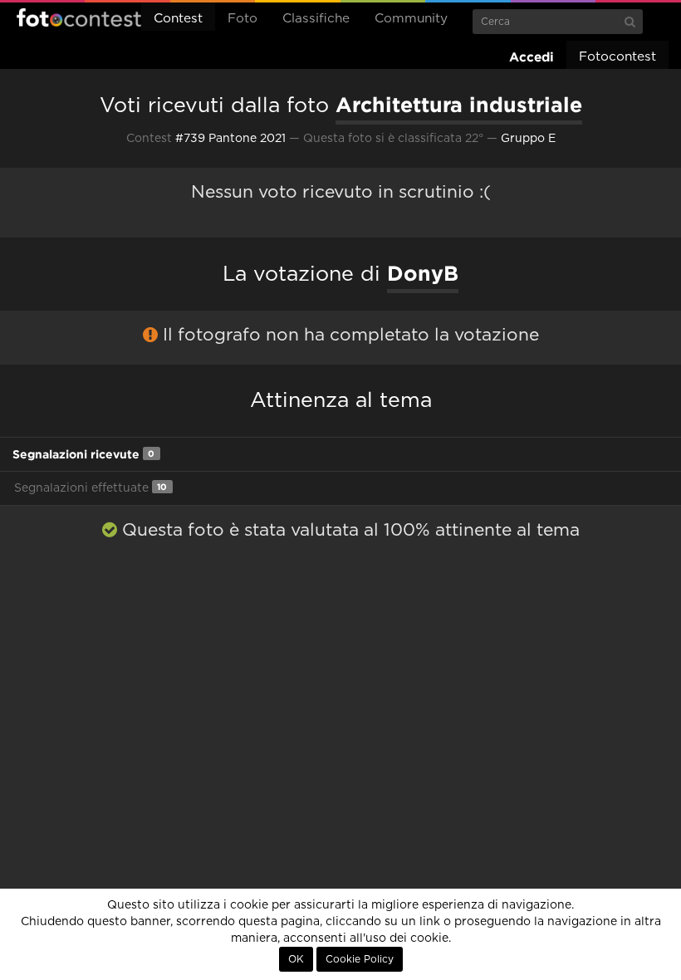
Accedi (531, 57)
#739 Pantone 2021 (230, 139)
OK (296, 959)
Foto (242, 18)
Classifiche (316, 18)
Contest (178, 18)
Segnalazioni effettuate (90, 488)
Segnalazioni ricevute (83, 454)
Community (411, 18)
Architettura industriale (459, 104)
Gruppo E (528, 139)
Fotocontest (79, 17)
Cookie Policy (360, 959)
